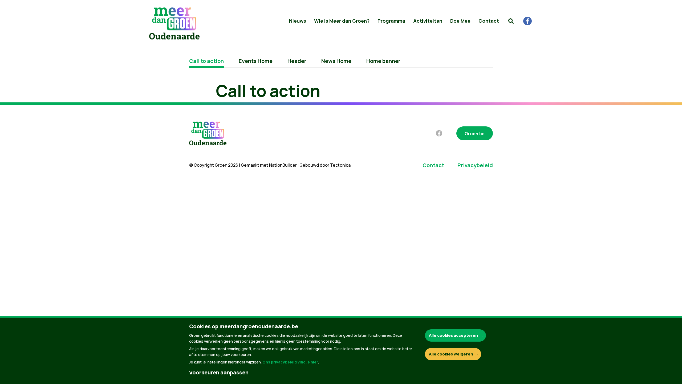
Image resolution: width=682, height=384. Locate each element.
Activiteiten (427, 21)
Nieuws (297, 21)
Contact (488, 21)
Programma (391, 21)
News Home (336, 61)
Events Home (256, 61)
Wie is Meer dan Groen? (342, 21)
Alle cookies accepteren (453, 335)
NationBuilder (283, 165)
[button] (511, 21)
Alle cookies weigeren (451, 354)
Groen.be (475, 134)
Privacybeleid (475, 165)
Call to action (206, 61)
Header (296, 61)
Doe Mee (460, 21)
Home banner (383, 61)
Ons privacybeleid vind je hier (290, 362)
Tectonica (340, 165)
